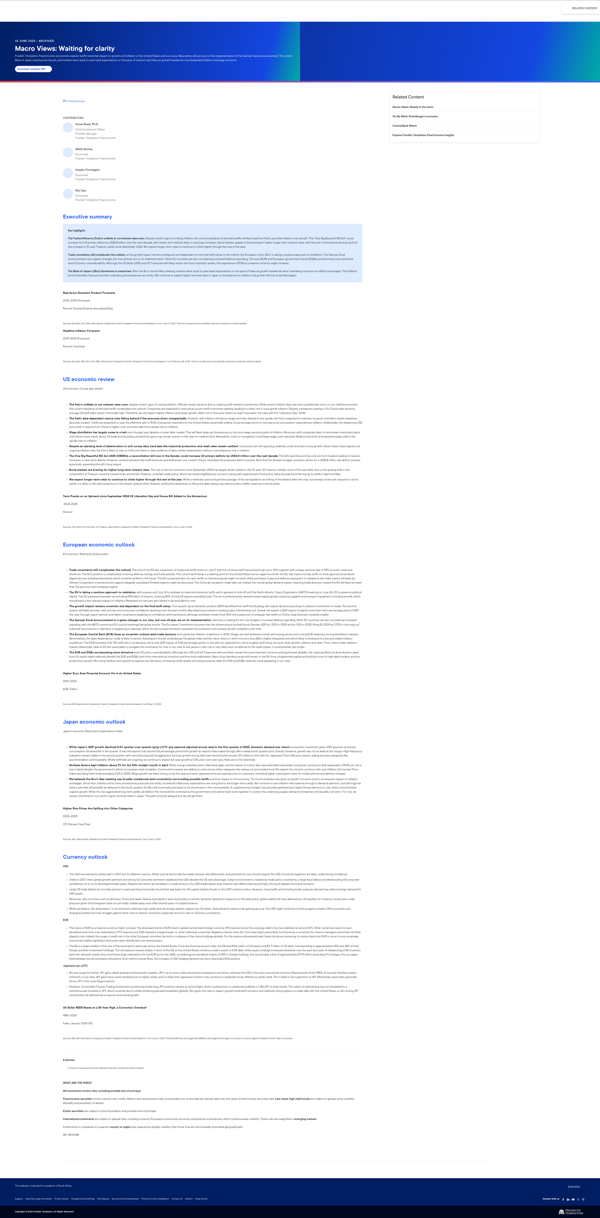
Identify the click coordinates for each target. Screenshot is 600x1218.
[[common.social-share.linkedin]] (70, 1145)
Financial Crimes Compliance (155, 1198)
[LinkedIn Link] (568, 1198)
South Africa (574, 1186)
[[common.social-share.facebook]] (65, 1145)
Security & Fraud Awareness (125, 1198)
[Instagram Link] (583, 1198)
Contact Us (176, 1198)
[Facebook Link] (563, 1198)
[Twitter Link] (578, 1198)
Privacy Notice (62, 1198)
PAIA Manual (103, 1198)
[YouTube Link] (573, 1198)
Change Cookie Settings (83, 1198)
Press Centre (201, 1198)
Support (19, 1198)
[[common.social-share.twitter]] (75, 1145)
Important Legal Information (38, 1198)
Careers (188, 1198)
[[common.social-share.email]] (80, 1145)
